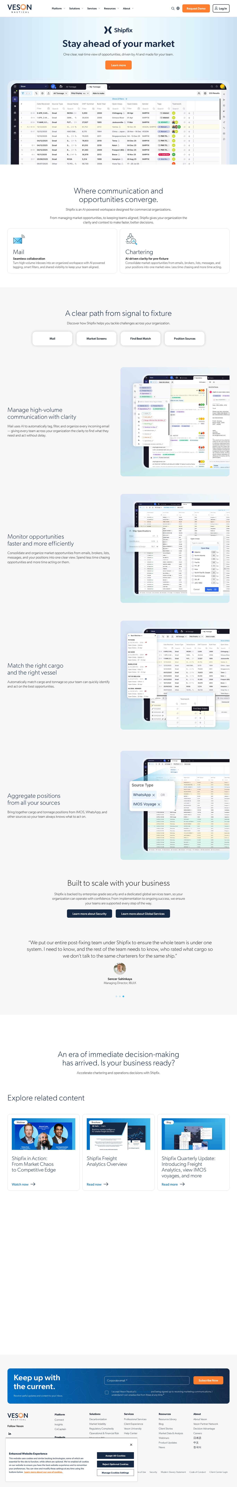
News (162, 1447)
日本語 (197, 1438)
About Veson (200, 1419)
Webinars (164, 1438)
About (126, 8)
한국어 (197, 1447)
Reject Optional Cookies (115, 1464)
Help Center (130, 1433)
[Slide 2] (120, 996)
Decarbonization (98, 1419)
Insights (59, 1424)
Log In (223, 8)
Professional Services (135, 1419)
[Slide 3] (123, 996)
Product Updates (168, 1442)
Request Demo (196, 8)
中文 (196, 1442)
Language (178, 8)
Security (153, 1472)
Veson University (133, 1428)
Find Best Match (140, 338)
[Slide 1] (116, 996)
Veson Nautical (19, 8)
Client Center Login (218, 1472)
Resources (110, 8)
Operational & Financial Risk (104, 1433)
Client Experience (133, 1423)
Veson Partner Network (205, 1423)
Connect (59, 1419)
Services (92, 8)
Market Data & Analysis (171, 1433)
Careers (197, 1433)
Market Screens (97, 338)
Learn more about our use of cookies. (43, 1471)
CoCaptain (60, 1429)
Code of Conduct (197, 1472)
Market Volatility (97, 1423)
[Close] (131, 1445)
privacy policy (143, 1391)
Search (172, 8)
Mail (52, 338)
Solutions (74, 8)
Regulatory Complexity (101, 1428)
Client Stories (166, 1428)
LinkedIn (9, 1434)
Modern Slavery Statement (173, 1472)
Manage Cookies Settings (115, 1472)
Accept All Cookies (115, 1455)
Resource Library (168, 1419)
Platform (57, 8)
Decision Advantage (204, 1428)
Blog (161, 1423)
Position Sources (184, 338)
